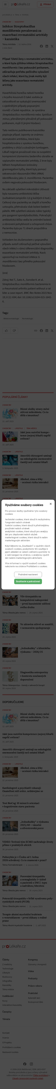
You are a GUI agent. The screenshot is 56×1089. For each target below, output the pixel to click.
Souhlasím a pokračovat (28, 581)
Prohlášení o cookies (37, 566)
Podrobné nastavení (28, 574)
